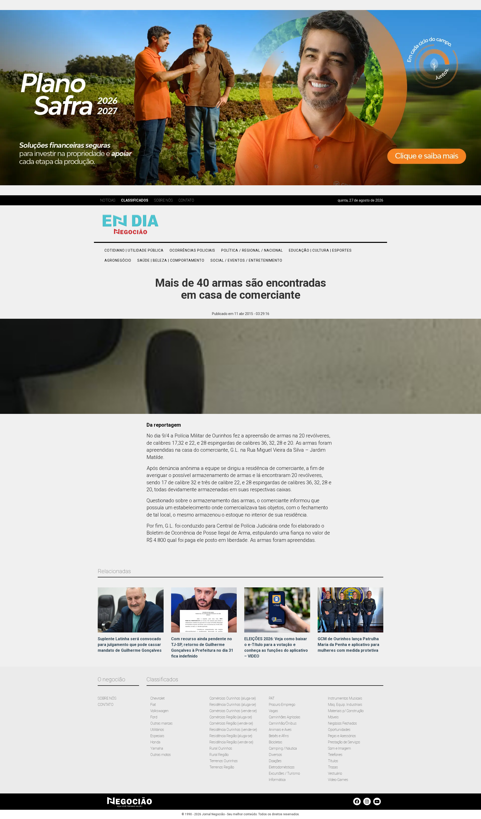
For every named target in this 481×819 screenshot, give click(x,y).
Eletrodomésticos (282, 767)
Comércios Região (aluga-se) (230, 717)
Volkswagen (159, 711)
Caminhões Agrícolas (284, 717)
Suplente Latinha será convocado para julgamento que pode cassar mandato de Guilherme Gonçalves (130, 644)
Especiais (157, 736)
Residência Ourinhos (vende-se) (233, 730)
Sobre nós (163, 200)
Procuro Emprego (282, 705)
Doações (275, 761)
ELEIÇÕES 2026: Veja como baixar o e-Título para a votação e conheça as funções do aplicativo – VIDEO (276, 647)
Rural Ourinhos (220, 748)
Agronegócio (117, 260)
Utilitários (157, 730)
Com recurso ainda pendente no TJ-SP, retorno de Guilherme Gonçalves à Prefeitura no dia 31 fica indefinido (202, 647)
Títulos (333, 761)
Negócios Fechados (342, 723)
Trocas (333, 767)
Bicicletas (275, 742)
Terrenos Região (221, 767)
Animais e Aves (280, 730)
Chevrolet (157, 698)
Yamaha (156, 748)
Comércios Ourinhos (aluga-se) (232, 698)
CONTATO (105, 705)
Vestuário (335, 773)
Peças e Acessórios (342, 736)
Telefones (335, 755)
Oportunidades (339, 730)
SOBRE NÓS (107, 698)
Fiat (153, 705)
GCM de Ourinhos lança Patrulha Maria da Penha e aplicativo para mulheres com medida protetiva (348, 644)
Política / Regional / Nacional (252, 250)
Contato (186, 200)
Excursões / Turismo (284, 773)
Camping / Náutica (283, 748)
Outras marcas (161, 723)
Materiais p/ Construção (346, 711)
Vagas (273, 711)
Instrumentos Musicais (345, 698)
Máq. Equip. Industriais (345, 705)
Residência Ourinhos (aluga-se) (232, 705)
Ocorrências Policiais (192, 250)
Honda (155, 742)
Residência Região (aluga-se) (230, 736)
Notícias (107, 200)
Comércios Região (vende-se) (231, 723)
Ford (153, 717)
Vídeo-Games (338, 780)
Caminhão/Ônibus (283, 723)
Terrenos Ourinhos (223, 761)
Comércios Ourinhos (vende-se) (233, 711)
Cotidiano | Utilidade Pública (134, 250)
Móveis (333, 717)
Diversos (275, 755)
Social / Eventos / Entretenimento (246, 260)
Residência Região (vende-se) (231, 742)
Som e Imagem (339, 748)
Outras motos (160, 755)
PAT (272, 698)
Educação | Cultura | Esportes (320, 250)
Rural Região (218, 755)
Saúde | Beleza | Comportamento (170, 260)
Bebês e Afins (279, 736)
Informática (277, 780)
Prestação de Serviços (344, 742)
